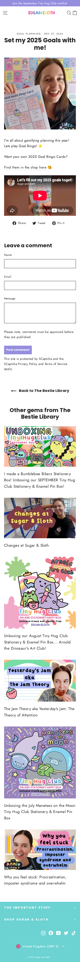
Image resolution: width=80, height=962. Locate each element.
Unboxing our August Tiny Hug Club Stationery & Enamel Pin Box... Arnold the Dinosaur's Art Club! (37, 642)
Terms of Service (56, 364)
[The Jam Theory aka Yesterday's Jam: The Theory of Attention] (40, 681)
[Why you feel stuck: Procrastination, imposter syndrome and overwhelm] (40, 849)
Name (8, 255)
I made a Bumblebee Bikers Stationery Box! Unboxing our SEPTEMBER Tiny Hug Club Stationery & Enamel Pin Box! (39, 480)
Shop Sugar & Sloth (26, 919)
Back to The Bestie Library (43, 390)
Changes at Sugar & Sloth (26, 545)
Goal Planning (29, 33)
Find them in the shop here (25, 167)
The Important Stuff (27, 907)
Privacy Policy (27, 364)
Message (9, 298)
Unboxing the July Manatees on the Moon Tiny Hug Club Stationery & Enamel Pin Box (39, 812)
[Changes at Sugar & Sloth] (40, 518)
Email (7, 277)
